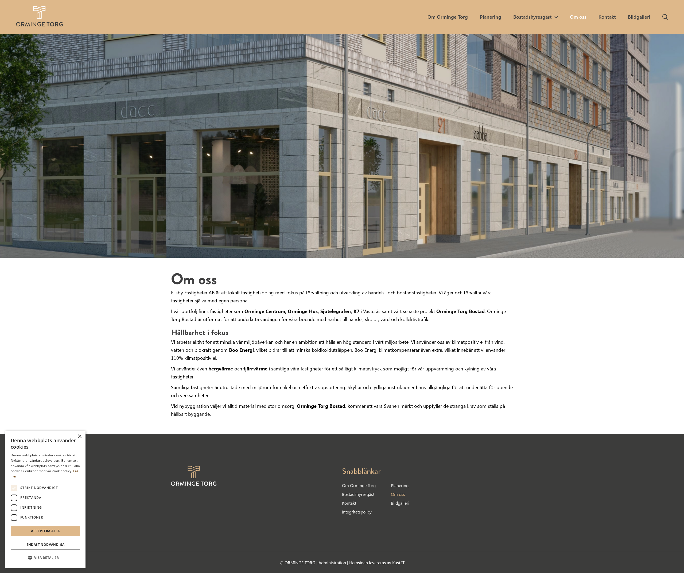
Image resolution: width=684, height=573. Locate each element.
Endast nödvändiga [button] (45, 544)
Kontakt (349, 503)
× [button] (79, 436)
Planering (400, 485)
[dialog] (45, 499)
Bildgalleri (400, 503)
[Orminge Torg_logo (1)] (39, 16)
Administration (332, 562)
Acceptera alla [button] (45, 531)
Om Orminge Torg (359, 485)
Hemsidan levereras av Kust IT (377, 562)
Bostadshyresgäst (358, 494)
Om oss (398, 494)
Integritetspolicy (357, 512)
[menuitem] (448, 17)
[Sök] (665, 17)
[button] (45, 557)
